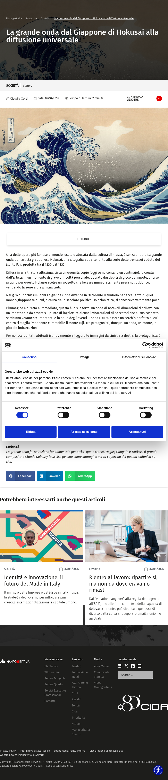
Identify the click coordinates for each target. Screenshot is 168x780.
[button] (20, 476)
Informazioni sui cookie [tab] (139, 357)
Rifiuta (30, 432)
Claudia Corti (18, 98)
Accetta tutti (137, 432)
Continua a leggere (135, 98)
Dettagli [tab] (84, 357)
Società (45, 18)
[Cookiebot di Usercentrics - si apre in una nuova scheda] (145, 345)
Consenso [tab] (29, 357)
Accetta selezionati (84, 432)
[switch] (63, 415)
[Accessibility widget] (158, 770)
